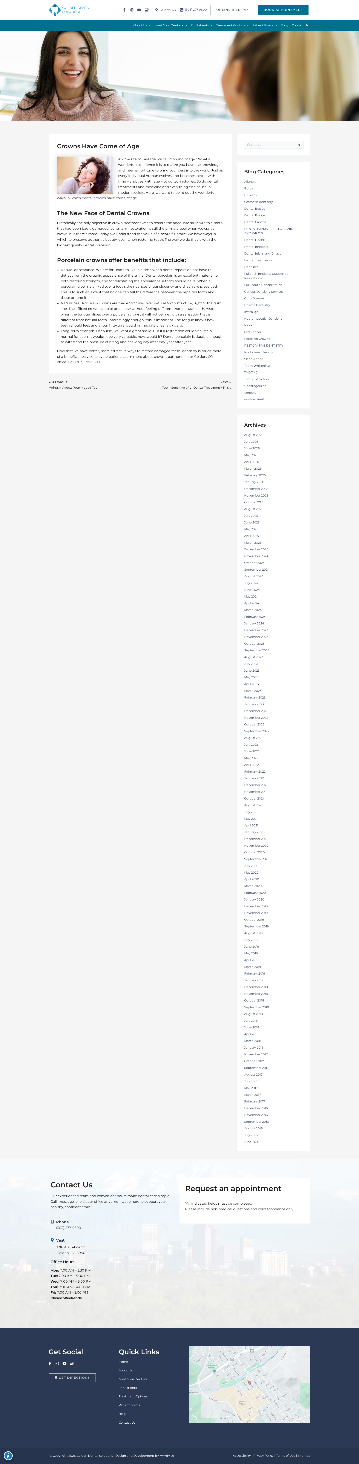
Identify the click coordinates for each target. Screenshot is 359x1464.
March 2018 (252, 1041)
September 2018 (256, 1007)
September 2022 (256, 731)
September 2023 (256, 650)
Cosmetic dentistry (258, 202)
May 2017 (251, 1088)
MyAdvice (166, 1455)
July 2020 (251, 866)
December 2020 (256, 839)
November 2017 (256, 1054)
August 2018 (253, 1014)
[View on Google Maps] (249, 1384)
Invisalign (251, 312)
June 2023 (252, 670)
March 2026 (253, 468)
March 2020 (253, 886)
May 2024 (251, 596)
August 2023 (253, 657)
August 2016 (253, 1128)
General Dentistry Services (263, 291)
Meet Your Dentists (133, 1379)
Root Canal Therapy (258, 352)
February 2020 (255, 893)
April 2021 (251, 825)
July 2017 (250, 1081)
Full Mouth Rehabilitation (263, 285)
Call (71, 362)
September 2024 (257, 569)
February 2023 (255, 697)
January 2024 (254, 623)
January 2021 (253, 832)
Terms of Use (285, 1455)
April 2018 (251, 1034)
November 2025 (256, 495)
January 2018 (253, 1047)
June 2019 (251, 946)
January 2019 (253, 980)
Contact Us (127, 1422)
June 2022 (252, 751)
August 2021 (253, 805)
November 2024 (256, 556)
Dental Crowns (255, 222)
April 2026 (251, 462)
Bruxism (250, 195)
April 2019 (251, 960)
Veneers (250, 392)
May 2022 (251, 758)
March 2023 (252, 691)
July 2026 (251, 441)
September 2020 (257, 859)
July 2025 (251, 515)
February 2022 (255, 771)
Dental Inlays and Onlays (262, 253)
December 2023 (256, 630)
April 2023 (251, 684)
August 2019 (253, 933)
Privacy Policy (263, 1455)
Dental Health (254, 240)
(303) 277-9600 (87, 362)
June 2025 (252, 522)
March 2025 (252, 542)
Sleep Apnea (253, 359)
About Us (126, 1370)
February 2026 (255, 475)
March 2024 (253, 610)
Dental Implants (256, 247)
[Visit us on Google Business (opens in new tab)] (147, 10)
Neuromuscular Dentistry (263, 318)
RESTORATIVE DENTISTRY (263, 345)
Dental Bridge (254, 215)
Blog (122, 1414)
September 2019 (256, 926)
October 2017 (254, 1061)
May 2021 (251, 818)
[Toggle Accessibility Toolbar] (8, 1455)
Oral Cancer (252, 332)
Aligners (250, 181)
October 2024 (254, 563)
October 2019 (254, 919)
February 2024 (255, 616)
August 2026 (253, 435)
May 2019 (251, 953)
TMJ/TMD (251, 372)
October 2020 (254, 852)
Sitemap (304, 1455)
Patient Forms (129, 1405)
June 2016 (251, 1142)
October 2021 (254, 798)
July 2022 (251, 744)
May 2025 (251, 529)
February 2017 (254, 1101)
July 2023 (251, 664)
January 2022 (254, 778)
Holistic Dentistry (257, 305)
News (248, 325)
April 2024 (251, 603)
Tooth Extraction (256, 379)
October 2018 (254, 1000)
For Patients (128, 1388)
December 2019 (256, 906)
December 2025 (256, 489)
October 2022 (254, 724)
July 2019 (251, 940)
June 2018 (251, 1027)
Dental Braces (254, 208)
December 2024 (256, 549)
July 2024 (251, 583)
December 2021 (256, 785)
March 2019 (252, 967)
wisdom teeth (254, 399)
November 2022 (256, 717)
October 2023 (254, 643)
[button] (232, 10)
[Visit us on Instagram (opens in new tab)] (132, 10)
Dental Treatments (258, 260)
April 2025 (251, 536)
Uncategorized (255, 386)
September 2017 (256, 1068)
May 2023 (251, 677)
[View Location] (157, 10)
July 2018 (251, 1020)
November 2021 (256, 792)
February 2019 (254, 973)
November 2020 (256, 845)
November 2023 (256, 637)
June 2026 (252, 448)
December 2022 (256, 711)
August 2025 (253, 509)
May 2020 (251, 872)
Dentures (251, 267)
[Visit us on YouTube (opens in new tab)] (139, 10)
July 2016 (251, 1135)
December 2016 (256, 1108)
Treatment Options (133, 1396)
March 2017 (252, 1095)
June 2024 (252, 590)
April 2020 (251, 879)
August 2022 (253, 738)
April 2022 (251, 765)
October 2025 (254, 502)
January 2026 (254, 482)
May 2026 (251, 455)
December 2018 (256, 987)
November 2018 (256, 994)
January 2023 (254, 704)
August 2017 (253, 1074)
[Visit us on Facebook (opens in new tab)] (124, 10)
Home (123, 1362)
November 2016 (256, 1115)
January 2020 (254, 899)
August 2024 (253, 576)
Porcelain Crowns (257, 339)
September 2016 (256, 1121)
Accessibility (242, 1455)
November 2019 (256, 913)
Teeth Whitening (257, 365)
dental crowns (94, 198)
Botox (248, 188)
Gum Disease (254, 298)
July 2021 (250, 812)
